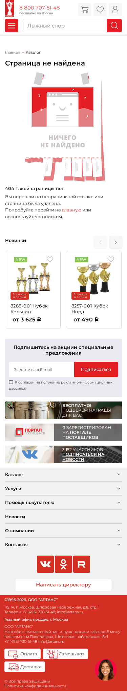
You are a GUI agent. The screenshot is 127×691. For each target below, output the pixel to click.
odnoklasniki (63, 564)
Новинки (15, 240)
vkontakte (45, 564)
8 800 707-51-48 (39, 8)
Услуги (13, 488)
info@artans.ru (70, 612)
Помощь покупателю (30, 502)
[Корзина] (84, 9)
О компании (19, 530)
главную (71, 209)
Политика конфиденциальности (35, 686)
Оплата (28, 653)
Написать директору (63, 585)
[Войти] (115, 9)
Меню (11, 25)
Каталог (14, 474)
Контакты (16, 544)
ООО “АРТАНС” (18, 626)
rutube (81, 564)
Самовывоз (71, 653)
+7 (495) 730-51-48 (38, 612)
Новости (15, 516)
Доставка (31, 666)
